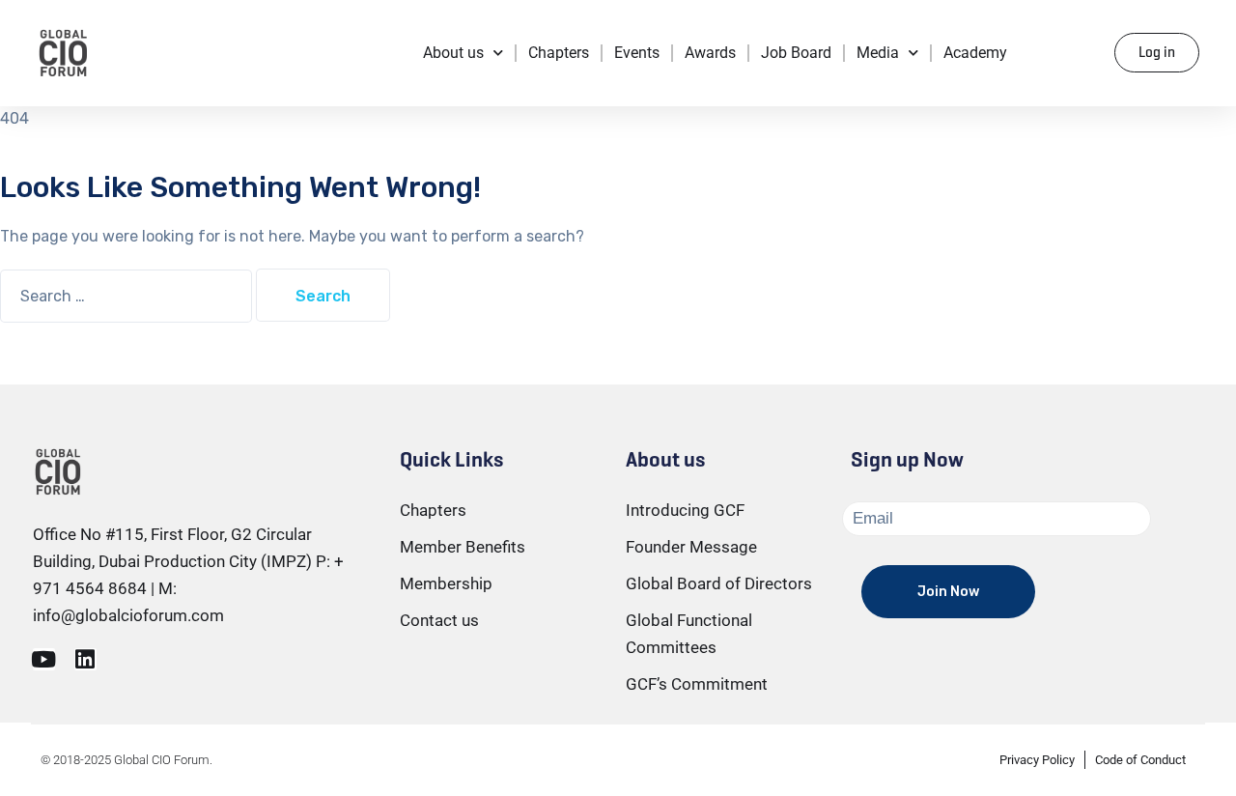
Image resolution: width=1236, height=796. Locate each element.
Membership (446, 583)
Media (878, 52)
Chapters (558, 52)
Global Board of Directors (719, 583)
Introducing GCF (685, 510)
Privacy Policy (1037, 760)
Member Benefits (462, 546)
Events (637, 52)
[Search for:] (128, 296)
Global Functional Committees (689, 634)
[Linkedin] (85, 659)
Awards (710, 52)
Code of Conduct (1140, 760)
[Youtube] (44, 659)
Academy (975, 52)
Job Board (796, 52)
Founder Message (691, 546)
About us (453, 52)
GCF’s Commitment (697, 684)
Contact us (439, 620)
